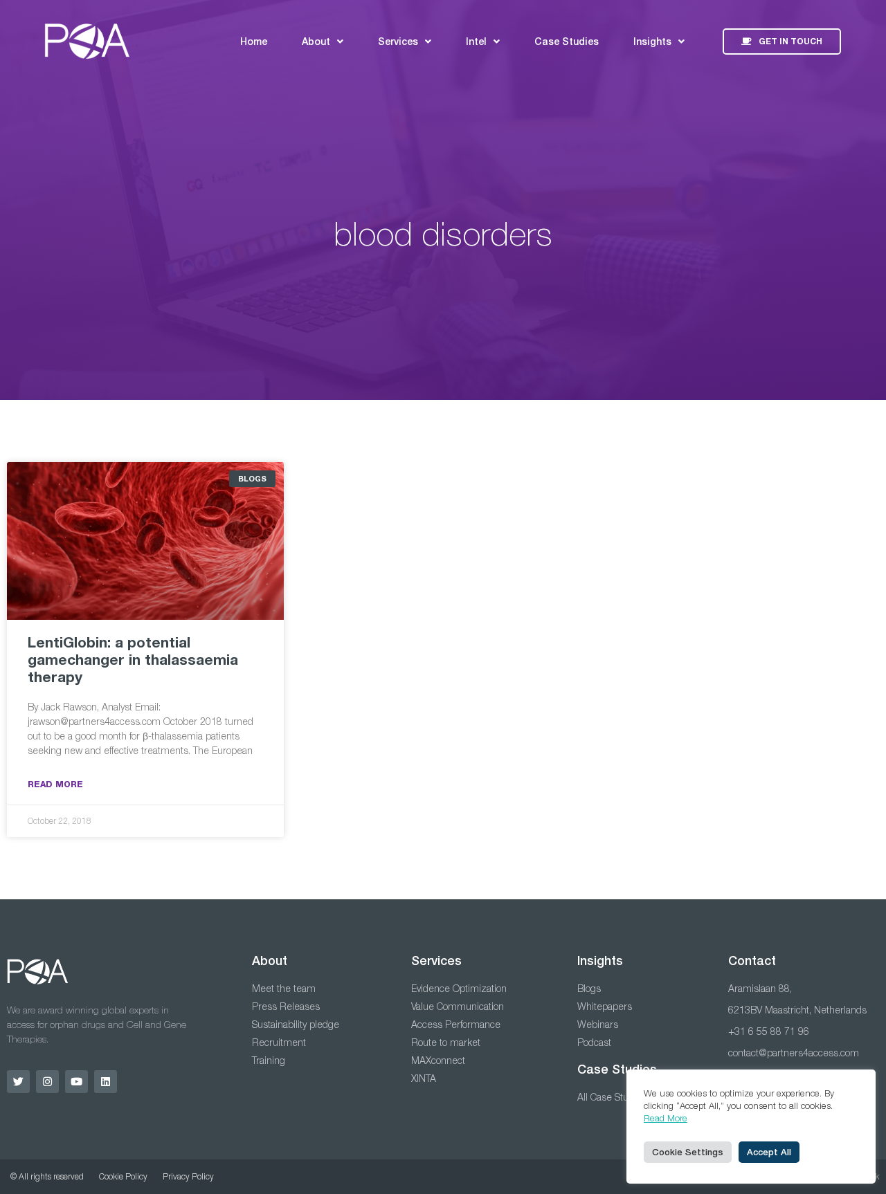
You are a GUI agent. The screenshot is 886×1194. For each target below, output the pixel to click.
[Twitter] (18, 1081)
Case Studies (566, 41)
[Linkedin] (105, 1081)
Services (398, 41)
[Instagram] (47, 1081)
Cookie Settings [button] (687, 1152)
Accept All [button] (769, 1152)
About (316, 41)
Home (253, 41)
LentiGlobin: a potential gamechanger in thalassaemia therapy (133, 660)
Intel (476, 41)
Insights (652, 41)
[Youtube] (76, 1081)
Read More (55, 784)
